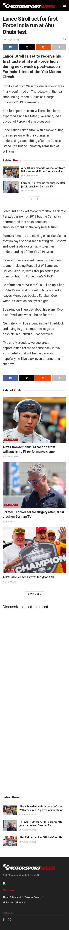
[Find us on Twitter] (9, 920)
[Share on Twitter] (27, 47)
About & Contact (12, 897)
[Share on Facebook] (10, 47)
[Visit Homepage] (29, 5)
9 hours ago (10, 582)
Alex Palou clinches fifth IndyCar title (28, 577)
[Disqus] (34, 656)
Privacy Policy (32, 897)
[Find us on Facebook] (3, 920)
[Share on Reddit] (43, 47)
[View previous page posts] (31, 198)
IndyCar (10, 570)
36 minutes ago (30, 176)
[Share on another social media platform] (58, 47)
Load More (34, 594)
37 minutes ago (11, 456)
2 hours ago (29, 191)
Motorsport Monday (14, 902)
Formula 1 (11, 440)
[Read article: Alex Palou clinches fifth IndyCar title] (34, 550)
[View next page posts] (37, 198)
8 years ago (14, 39)
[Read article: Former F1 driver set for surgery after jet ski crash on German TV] (11, 187)
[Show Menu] (64, 5)
